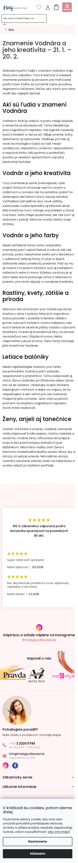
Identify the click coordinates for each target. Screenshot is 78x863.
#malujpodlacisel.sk (39, 639)
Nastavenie (37, 841)
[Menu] (67, 7)
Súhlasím (37, 853)
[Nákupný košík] (55, 6)
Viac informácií (59, 832)
